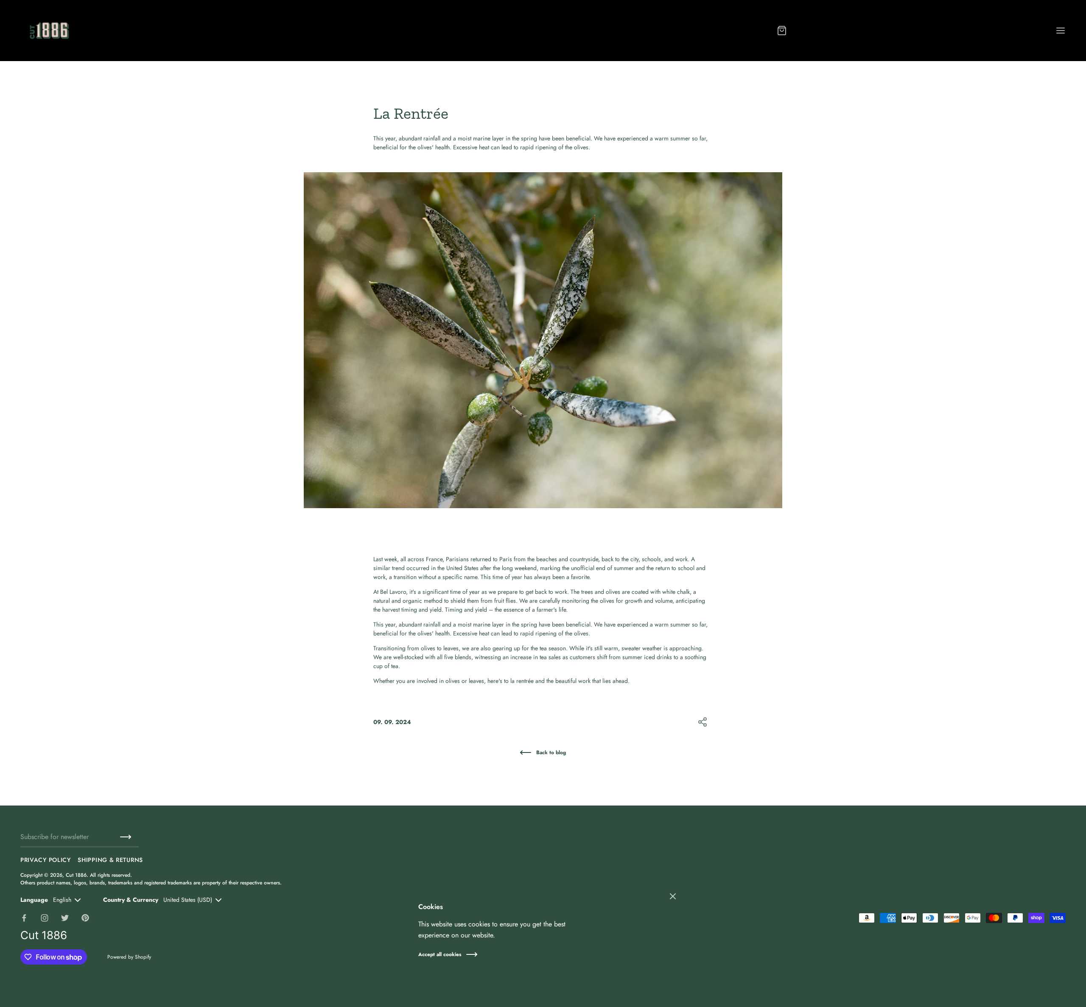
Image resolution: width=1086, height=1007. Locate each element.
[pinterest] (85, 918)
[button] (702, 722)
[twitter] (65, 918)
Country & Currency (130, 899)
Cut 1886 (76, 875)
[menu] (1060, 30)
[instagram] (44, 918)
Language (34, 899)
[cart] (782, 30)
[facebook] (24, 918)
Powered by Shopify (129, 957)
